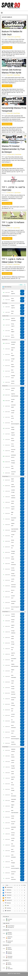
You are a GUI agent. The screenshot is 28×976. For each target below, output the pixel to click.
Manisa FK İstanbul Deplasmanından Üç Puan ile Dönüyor (13, 149)
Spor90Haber (18, 36)
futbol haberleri (18, 51)
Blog (4, 51)
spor (12, 54)
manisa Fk (8, 54)
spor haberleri (16, 54)
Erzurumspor (7, 278)
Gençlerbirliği (20, 127)
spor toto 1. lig (14, 92)
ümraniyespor (13, 245)
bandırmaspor (21, 277)
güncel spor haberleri (18, 52)
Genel (23, 51)
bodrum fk (8, 51)
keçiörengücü (16, 206)
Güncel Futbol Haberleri (7, 52)
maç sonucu (9, 130)
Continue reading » (7, 47)
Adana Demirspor (7, 277)
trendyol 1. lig (11, 55)
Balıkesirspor (6, 206)
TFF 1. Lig (5, 55)
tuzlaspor (4, 173)
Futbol (12, 51)
